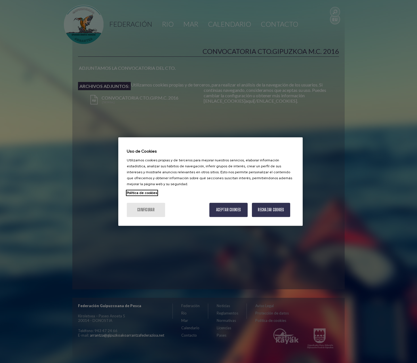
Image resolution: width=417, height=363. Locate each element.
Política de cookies (142, 193)
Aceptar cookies (228, 209)
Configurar (146, 209)
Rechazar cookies (271, 209)
